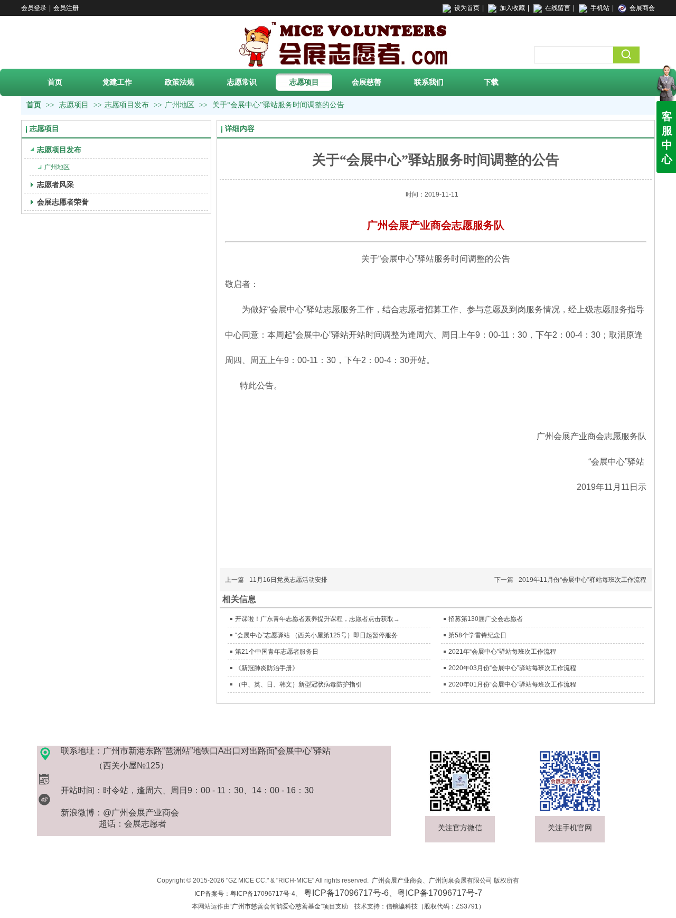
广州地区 (179, 105)
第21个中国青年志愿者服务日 (276, 651)
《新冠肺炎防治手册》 (266, 668)
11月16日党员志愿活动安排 (288, 579)
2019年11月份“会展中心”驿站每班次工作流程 (582, 579)
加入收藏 (512, 8)
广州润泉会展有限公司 (460, 880)
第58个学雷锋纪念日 (477, 635)
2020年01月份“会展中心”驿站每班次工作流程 (512, 684)
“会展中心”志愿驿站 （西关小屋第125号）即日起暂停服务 (316, 635)
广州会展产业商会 (397, 880)
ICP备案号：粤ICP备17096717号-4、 (338, 893)
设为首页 (467, 8)
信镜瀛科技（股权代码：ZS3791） (435, 906)
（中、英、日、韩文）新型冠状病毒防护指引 (298, 684)
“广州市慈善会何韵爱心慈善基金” (276, 906)
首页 (33, 105)
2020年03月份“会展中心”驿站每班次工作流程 (512, 668)
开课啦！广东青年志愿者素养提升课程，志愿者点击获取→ (317, 619)
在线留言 (557, 8)
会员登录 (33, 8)
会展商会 (642, 8)
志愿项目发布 (127, 105)
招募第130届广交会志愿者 (485, 619)
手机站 (599, 8)
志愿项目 (75, 105)
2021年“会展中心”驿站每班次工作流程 (502, 651)
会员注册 (66, 8)
